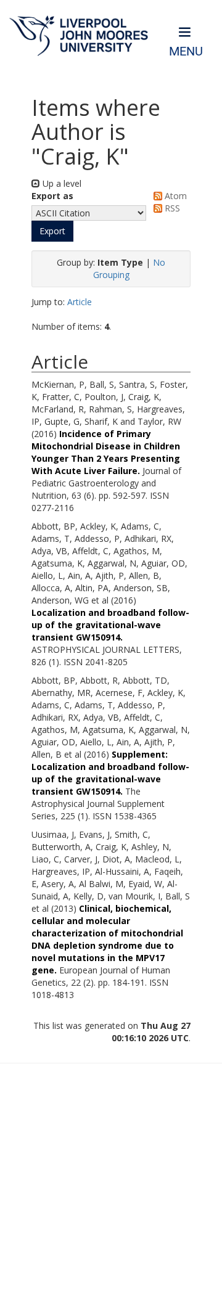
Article (79, 302)
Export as (52, 196)
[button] (52, 231)
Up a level (60, 183)
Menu (186, 51)
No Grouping (129, 268)
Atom (174, 196)
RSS (171, 208)
